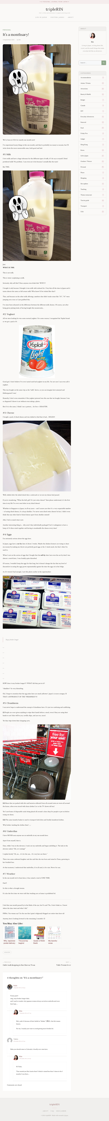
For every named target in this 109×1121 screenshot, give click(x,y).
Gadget (83, 139)
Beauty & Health (86, 94)
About (71, 17)
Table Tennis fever (63, 965)
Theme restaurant (86, 195)
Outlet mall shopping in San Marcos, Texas (19, 965)
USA (82, 212)
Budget (83, 100)
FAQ (52, 1111)
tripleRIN (54, 9)
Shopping (83, 178)
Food (82, 128)
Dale (15, 986)
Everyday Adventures (87, 117)
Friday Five (84, 133)
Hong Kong (84, 145)
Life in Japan (41, 17)
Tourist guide (85, 200)
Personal (7, 30)
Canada (83, 106)
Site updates (84, 184)
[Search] (103, 63)
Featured (83, 122)
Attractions (84, 89)
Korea (82, 150)
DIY (82, 111)
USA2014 (7, 952)
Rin (20, 1011)
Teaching (83, 189)
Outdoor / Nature (86, 161)
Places (82, 173)
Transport (84, 206)
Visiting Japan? (57, 17)
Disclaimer (61, 1111)
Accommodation (86, 78)
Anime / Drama (85, 83)
